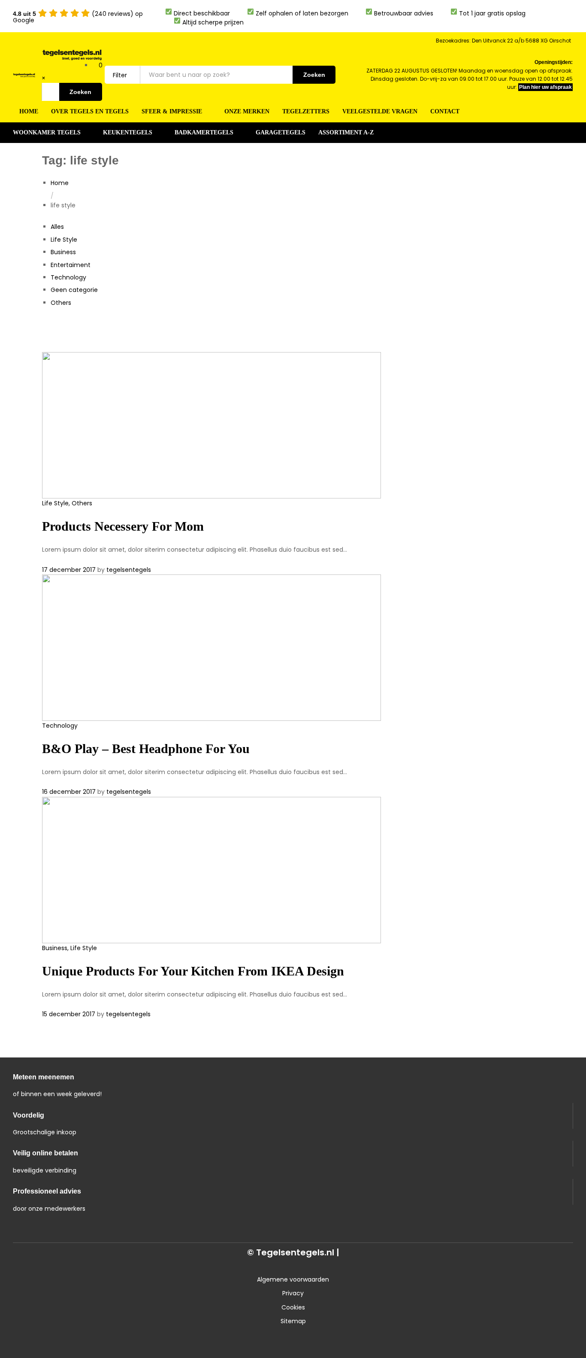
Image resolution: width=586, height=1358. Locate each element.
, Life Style (82, 948)
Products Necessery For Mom (123, 526)
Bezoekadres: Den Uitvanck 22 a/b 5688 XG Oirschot (503, 40)
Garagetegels (280, 133)
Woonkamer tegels (47, 133)
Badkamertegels (204, 133)
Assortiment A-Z (346, 133)
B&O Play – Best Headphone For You (146, 748)
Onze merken (246, 112)
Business (63, 252)
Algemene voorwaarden (293, 1279)
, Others (80, 503)
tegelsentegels (128, 569)
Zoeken (80, 91)
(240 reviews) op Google (78, 16)
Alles (57, 226)
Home (28, 112)
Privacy (293, 1293)
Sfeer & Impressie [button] (172, 112)
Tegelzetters (305, 112)
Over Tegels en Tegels (90, 112)
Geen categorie (74, 290)
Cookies (293, 1307)
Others (61, 302)
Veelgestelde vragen (379, 112)
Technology (68, 277)
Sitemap (293, 1321)
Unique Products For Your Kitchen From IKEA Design (193, 971)
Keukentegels (127, 133)
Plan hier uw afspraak (545, 87)
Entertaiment (71, 265)
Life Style (64, 239)
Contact (444, 112)
